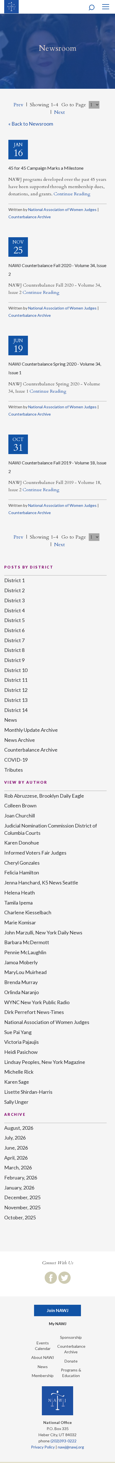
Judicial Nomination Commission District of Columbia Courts (50, 829)
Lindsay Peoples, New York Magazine (44, 1062)
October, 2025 (20, 1217)
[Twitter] (64, 1278)
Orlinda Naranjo (21, 992)
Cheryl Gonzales (22, 863)
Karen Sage (16, 1082)
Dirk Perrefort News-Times (34, 1012)
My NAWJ (57, 1323)
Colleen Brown (20, 805)
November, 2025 (22, 1207)
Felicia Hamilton (21, 872)
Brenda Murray (21, 982)
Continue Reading (72, 194)
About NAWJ (42, 1357)
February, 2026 (20, 1177)
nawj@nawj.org (71, 1447)
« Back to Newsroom (30, 124)
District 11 (15, 680)
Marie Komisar (20, 922)
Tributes (13, 770)
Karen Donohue (21, 843)
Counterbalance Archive (29, 216)
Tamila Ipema (18, 903)
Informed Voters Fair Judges (35, 853)
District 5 (14, 620)
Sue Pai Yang (18, 1032)
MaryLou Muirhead (25, 972)
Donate (71, 1361)
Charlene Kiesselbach (27, 912)
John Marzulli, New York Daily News (43, 932)
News (10, 720)
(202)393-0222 (63, 1440)
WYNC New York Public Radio (37, 1002)
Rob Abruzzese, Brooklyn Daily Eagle (44, 796)
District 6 (14, 630)
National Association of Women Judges (62, 209)
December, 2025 (22, 1197)
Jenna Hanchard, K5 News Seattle (41, 882)
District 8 (14, 650)
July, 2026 (15, 1138)
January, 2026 (19, 1187)
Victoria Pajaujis (21, 1042)
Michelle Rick (18, 1072)
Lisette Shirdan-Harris (28, 1092)
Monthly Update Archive (31, 730)
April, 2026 (16, 1158)
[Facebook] (51, 1278)
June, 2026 (16, 1148)
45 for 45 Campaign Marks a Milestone (45, 168)
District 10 (15, 670)
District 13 (15, 700)
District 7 (14, 640)
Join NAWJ (57, 1310)
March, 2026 (18, 1167)
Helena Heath (19, 892)
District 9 (14, 660)
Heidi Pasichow (21, 1052)
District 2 (14, 590)
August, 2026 (18, 1128)
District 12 (15, 690)
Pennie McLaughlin (25, 952)
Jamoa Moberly (21, 962)
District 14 (15, 710)
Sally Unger (16, 1102)
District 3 (14, 600)
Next (59, 112)
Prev (18, 104)
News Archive (19, 740)
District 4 (14, 610)
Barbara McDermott (26, 942)
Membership (43, 1375)
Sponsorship (71, 1337)
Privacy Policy (43, 1447)
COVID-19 (16, 760)
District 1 (14, 580)
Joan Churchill (19, 815)
